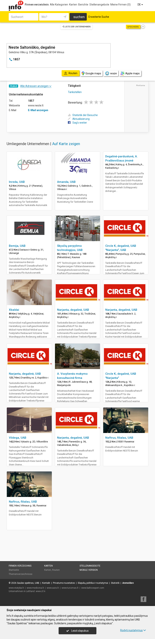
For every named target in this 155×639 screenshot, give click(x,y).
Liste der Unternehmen (77, 26)
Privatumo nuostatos (64, 583)
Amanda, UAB (66, 182)
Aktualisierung (81, 118)
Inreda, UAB (17, 182)
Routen (56, 570)
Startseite (14, 570)
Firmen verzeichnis (37, 4)
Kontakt (46, 583)
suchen (79, 17)
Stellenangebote (99, 4)
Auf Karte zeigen (66, 143)
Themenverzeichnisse (20, 574)
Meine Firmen (120, 4)
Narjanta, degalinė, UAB (73, 309)
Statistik (115, 583)
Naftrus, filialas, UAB (119, 437)
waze (113, 73)
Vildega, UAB (17, 437)
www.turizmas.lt (70, 588)
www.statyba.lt (16, 588)
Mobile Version (89, 570)
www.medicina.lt (35, 588)
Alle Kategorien (59, 4)
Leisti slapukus (80, 630)
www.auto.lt (53, 588)
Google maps (93, 73)
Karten (73, 4)
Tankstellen (75, 92)
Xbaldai (14, 309)
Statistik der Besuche (85, 115)
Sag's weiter (79, 122)
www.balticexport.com (92, 588)
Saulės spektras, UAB (28, 583)
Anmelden (128, 583)
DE (139, 4)
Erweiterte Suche (98, 16)
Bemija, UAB (17, 246)
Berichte (83, 4)
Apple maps (132, 73)
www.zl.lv (40, 591)
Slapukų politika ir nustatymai (93, 583)
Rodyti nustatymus (131, 630)
